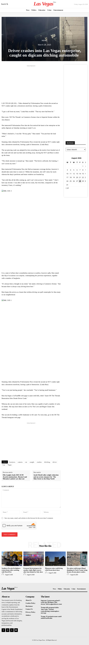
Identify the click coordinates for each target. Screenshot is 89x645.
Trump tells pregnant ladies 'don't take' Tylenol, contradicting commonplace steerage (50, 610)
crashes (39, 462)
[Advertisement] (31, 83)
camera (20, 462)
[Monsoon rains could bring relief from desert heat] (55, 559)
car (26, 462)
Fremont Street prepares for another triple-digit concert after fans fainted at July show (33, 570)
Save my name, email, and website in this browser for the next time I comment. (29, 518)
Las (4, 465)
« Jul (67, 188)
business (12, 462)
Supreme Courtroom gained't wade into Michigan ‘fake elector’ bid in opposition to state (51, 602)
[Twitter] (12, 630)
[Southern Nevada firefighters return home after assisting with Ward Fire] (12, 559)
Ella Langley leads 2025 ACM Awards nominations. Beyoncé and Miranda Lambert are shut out (15, 477)
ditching (47, 462)
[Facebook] (3, 630)
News (44, 40)
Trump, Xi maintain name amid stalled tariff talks (51, 617)
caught (32, 462)
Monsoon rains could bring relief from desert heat (54, 569)
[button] (4, 4)
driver (55, 462)
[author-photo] (3, 574)
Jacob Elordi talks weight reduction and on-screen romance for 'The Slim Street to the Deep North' (46, 477)
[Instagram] (7, 630)
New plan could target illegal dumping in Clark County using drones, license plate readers (77, 570)
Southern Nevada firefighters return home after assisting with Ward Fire (11, 570)
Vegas (10, 465)
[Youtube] (16, 630)
